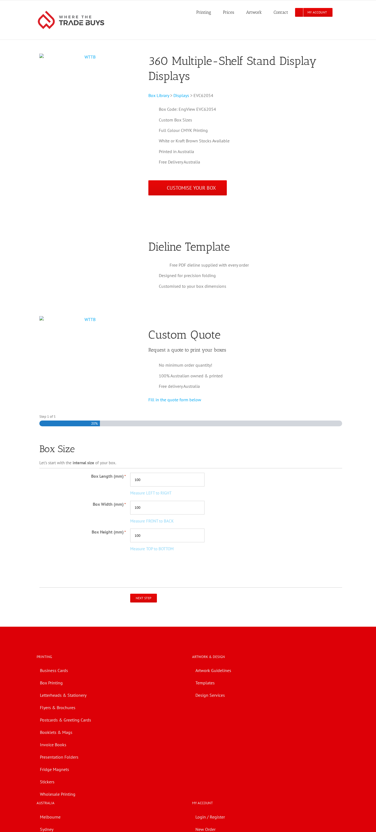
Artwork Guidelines (213, 670)
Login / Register (210, 817)
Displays (181, 95)
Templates (205, 682)
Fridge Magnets (54, 769)
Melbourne (50, 817)
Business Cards (54, 670)
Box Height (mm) (109, 532)
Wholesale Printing (57, 794)
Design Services (210, 695)
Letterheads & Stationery (63, 695)
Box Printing (51, 682)
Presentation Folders (59, 757)
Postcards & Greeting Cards (65, 720)
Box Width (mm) (109, 504)
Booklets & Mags (56, 732)
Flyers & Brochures (57, 707)
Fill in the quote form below (174, 399)
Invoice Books (53, 744)
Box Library (158, 95)
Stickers (47, 781)
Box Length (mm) (108, 476)
